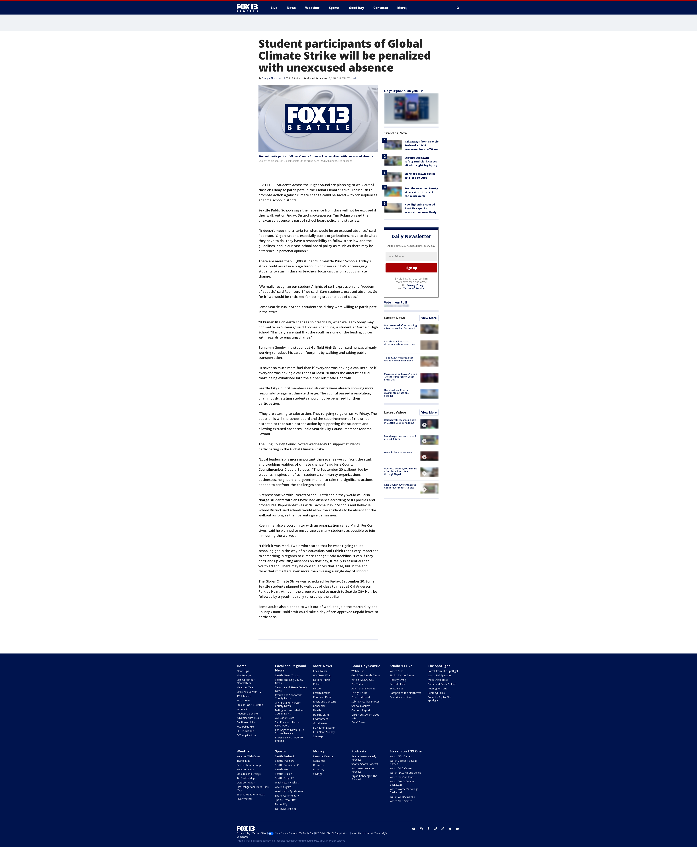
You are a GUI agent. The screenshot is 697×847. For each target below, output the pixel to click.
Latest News (394, 317)
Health (317, 710)
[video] (429, 424)
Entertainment (321, 693)
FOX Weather (244, 799)
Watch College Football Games (403, 762)
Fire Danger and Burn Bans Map (253, 788)
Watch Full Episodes (439, 675)
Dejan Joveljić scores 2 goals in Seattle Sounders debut (400, 421)
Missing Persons (437, 688)
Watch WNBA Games (402, 796)
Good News (320, 723)
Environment (320, 719)
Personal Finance (323, 756)
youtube (414, 829)
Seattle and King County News (289, 681)
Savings (317, 773)
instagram (421, 829)
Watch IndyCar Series (402, 777)
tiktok (436, 829)
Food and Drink (322, 697)
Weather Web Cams (248, 756)
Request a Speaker (248, 713)
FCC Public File (245, 726)
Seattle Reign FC (284, 778)
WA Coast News (284, 718)
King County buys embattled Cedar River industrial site (400, 486)
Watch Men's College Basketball (402, 783)
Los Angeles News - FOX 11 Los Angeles (289, 731)
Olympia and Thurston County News (288, 704)
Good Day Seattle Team (365, 675)
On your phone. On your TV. (403, 91)
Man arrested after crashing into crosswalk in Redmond (400, 327)
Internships (243, 709)
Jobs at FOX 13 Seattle (250, 704)
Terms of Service (413, 288)
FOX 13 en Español (324, 727)
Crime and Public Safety (442, 684)
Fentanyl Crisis (436, 693)
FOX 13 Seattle (293, 78)
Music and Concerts (324, 701)
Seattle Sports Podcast (364, 764)
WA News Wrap (322, 675)
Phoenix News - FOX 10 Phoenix (289, 739)
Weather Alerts (245, 769)
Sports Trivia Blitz (285, 800)
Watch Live (357, 671)
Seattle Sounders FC (287, 765)
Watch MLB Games (401, 768)
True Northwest (360, 697)
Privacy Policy (415, 285)
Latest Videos (395, 412)
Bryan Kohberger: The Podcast (364, 777)
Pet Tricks (357, 684)
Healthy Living (321, 714)
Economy (318, 769)
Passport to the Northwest (405, 693)
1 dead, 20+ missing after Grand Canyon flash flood (398, 359)
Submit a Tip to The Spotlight (439, 698)
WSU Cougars (283, 787)
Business (318, 765)
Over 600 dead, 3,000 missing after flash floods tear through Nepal (400, 471)
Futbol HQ (281, 804)
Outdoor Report (360, 710)
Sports (280, 751)
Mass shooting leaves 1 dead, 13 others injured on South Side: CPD (401, 376)
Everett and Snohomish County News (288, 696)
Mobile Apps (244, 675)
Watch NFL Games (401, 756)
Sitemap (318, 736)
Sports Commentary (287, 795)
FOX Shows (243, 700)
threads (443, 829)
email (457, 829)
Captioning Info (246, 722)
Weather (244, 751)
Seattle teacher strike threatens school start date (399, 343)
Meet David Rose (438, 679)
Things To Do (359, 693)
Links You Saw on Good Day (365, 716)
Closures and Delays (249, 773)
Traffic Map (243, 760)
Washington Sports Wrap (289, 791)
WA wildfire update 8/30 (398, 452)
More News (322, 666)
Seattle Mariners (284, 760)
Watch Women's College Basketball (404, 790)
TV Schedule (244, 696)
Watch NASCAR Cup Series (405, 772)
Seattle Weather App (249, 765)
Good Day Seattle (365, 666)
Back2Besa (358, 722)
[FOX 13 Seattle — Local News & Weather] (249, 7)
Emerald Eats (397, 684)
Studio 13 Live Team (402, 675)
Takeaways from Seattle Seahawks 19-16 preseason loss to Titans (421, 145)
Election (317, 688)
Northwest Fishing (285, 808)
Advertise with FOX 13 (249, 718)
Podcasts (358, 751)
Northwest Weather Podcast (363, 770)
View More (429, 318)
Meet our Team (246, 687)
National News (322, 679)
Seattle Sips (396, 688)
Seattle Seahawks (285, 756)
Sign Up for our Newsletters (245, 681)
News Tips (243, 671)
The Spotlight (439, 666)
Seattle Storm (283, 769)
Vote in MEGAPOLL (362, 679)
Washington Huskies (287, 782)
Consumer (319, 706)
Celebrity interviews (401, 697)
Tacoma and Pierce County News (291, 689)
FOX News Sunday (324, 732)
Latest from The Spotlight (443, 671)
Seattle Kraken (283, 773)
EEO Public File (245, 731)
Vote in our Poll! (395, 302)
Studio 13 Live (401, 666)
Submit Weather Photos (365, 701)
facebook (428, 829)
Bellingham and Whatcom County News (290, 711)
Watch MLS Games (401, 801)
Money (318, 751)
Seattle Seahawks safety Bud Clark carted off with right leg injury (420, 161)
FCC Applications (246, 735)
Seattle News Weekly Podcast (363, 758)
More (401, 8)
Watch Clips (396, 671)
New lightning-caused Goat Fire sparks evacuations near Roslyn (421, 208)
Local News (320, 671)
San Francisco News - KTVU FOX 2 (287, 723)
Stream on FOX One (406, 751)
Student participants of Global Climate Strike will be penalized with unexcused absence (316, 156)
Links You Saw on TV (249, 691)
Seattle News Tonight (287, 675)
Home (241, 666)
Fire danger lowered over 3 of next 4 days (400, 437)
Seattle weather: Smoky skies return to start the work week (421, 192)
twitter (450, 829)
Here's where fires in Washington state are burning (396, 392)
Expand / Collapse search (458, 8)
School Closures (360, 706)
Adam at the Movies (363, 688)
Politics (317, 684)
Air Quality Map (246, 778)
